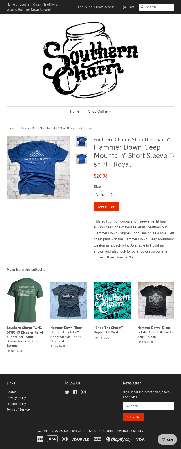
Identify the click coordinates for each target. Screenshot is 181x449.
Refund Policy (16, 403)
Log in (82, 7)
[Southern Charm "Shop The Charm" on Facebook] (75, 393)
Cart (131, 7)
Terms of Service (18, 409)
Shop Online (98, 111)
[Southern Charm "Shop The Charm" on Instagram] (83, 393)
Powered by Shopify (129, 430)
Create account (104, 7)
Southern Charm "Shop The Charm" (89, 430)
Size (97, 186)
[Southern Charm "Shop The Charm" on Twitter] (67, 393)
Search (12, 392)
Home (74, 111)
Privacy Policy (16, 397)
